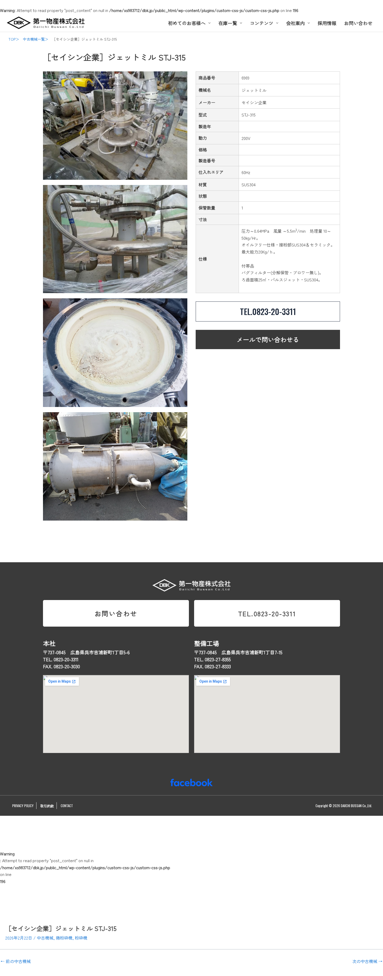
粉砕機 (81, 938)
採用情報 (327, 23)
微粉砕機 (64, 938)
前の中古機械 (16, 961)
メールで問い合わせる (268, 339)
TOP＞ (13, 39)
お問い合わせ (358, 23)
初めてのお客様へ (187, 23)
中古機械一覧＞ (35, 39)
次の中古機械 (367, 961)
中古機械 (45, 938)
